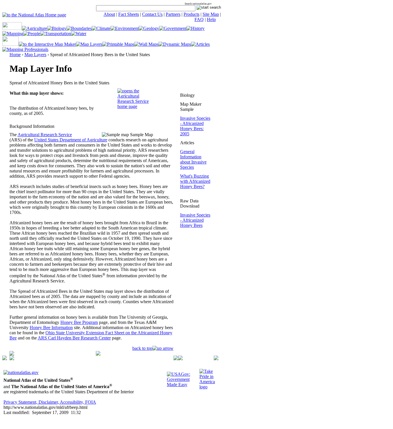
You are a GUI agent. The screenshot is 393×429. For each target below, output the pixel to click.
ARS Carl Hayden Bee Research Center (74, 337)
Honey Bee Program (79, 322)
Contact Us (152, 14)
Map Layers (35, 54)
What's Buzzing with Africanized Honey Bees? (195, 181)
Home (15, 54)
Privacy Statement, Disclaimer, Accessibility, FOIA (49, 402)
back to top (142, 348)
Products (191, 14)
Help (211, 19)
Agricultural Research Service (45, 134)
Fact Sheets (128, 14)
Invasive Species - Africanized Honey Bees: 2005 (195, 126)
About (109, 14)
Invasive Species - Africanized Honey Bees (195, 220)
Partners (173, 14)
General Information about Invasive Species (193, 159)
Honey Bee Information (51, 327)
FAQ (199, 19)
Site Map (211, 14)
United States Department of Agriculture (70, 139)
